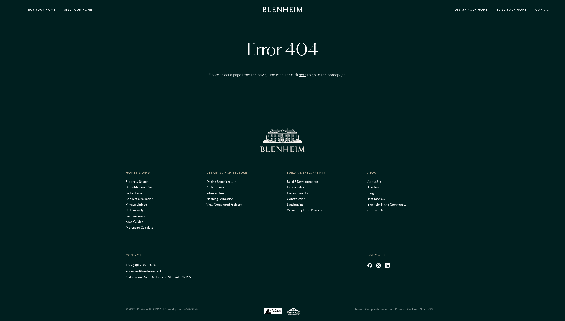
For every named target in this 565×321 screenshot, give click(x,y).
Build (512, 9)
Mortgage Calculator (140, 228)
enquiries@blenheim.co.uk (144, 271)
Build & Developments (306, 172)
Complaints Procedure (378, 309)
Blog (370, 193)
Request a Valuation (139, 199)
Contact (543, 9)
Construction (296, 199)
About (372, 172)
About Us (374, 182)
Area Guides (134, 222)
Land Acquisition (137, 216)
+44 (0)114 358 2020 (141, 265)
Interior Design (216, 193)
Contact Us (375, 210)
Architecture (215, 187)
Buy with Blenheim (139, 187)
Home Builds (296, 187)
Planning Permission (220, 199)
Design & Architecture (226, 172)
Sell (78, 9)
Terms (358, 309)
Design (471, 9)
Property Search (137, 182)
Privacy (399, 309)
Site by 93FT (428, 309)
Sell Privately (135, 210)
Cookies (412, 309)
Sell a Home (134, 193)
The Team (374, 187)
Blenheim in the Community (387, 205)
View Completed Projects (224, 205)
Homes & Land (138, 172)
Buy (41, 9)
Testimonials (376, 199)
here (302, 74)
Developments (297, 193)
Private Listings (136, 205)
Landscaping (295, 205)
